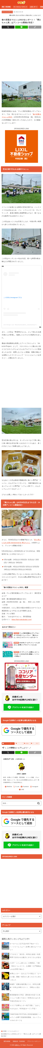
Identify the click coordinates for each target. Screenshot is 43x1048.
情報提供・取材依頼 (19, 1041)
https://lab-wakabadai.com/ (22, 619)
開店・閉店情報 (6, 6)
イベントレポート (7, 12)
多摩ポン (17, 1045)
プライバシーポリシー (34, 1041)
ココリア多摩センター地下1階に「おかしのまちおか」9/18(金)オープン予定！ (25, 1006)
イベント (19, 743)
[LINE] (21, 789)
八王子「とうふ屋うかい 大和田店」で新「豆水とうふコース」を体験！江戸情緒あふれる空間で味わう (25, 966)
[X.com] (16, 787)
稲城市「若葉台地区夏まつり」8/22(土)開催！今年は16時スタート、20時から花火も (25, 987)
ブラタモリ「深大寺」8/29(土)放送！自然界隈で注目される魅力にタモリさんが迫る (25, 955)
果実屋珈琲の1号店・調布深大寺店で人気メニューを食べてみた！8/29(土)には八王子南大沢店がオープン (25, 998)
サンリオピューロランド (20, 6)
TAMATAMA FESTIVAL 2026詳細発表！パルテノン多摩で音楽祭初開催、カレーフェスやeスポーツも (25, 1017)
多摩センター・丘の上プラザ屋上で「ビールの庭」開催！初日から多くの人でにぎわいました (25, 977)
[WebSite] (8, 787)
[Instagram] (34, 787)
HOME (4, 1031)
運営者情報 (7, 1041)
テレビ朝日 (35, 743)
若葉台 (27, 743)
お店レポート (34, 6)
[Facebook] (25, 787)
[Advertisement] (21, 54)
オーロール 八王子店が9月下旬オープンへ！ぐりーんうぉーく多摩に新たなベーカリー (25, 947)
